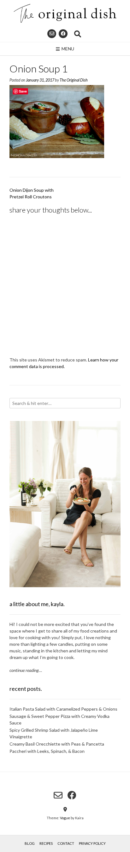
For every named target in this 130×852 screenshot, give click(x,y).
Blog (30, 843)
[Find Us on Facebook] (63, 33)
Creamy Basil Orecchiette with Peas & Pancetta (56, 744)
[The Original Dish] (65, 13)
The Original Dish (74, 80)
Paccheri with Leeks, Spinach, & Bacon (47, 751)
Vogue (65, 818)
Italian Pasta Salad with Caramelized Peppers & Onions (63, 709)
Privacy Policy (92, 843)
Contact (65, 843)
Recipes (46, 843)
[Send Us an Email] (51, 33)
